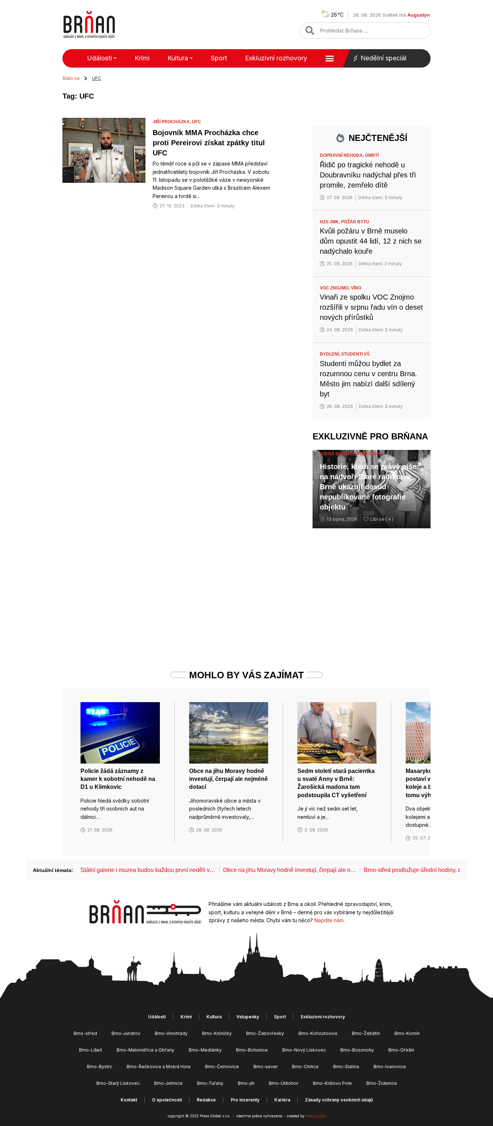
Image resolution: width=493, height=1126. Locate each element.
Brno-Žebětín (366, 1033)
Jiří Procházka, (172, 121)
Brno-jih (246, 1083)
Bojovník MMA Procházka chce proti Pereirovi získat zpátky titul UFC (209, 143)
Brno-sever (265, 1066)
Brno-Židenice (381, 1083)
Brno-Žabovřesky (265, 1033)
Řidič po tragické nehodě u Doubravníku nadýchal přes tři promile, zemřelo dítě (368, 175)
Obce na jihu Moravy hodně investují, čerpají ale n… (289, 870)
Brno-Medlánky (205, 1050)
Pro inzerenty (245, 1100)
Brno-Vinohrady (171, 1033)
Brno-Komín (407, 1033)
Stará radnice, (339, 453)
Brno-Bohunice (252, 1050)
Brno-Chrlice (305, 1066)
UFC (196, 121)
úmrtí (372, 155)
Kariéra (282, 1100)
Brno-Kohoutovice (317, 1033)
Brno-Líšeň (90, 1050)
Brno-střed (85, 1033)
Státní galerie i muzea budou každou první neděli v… (147, 870)
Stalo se (71, 78)
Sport (219, 58)
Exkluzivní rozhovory (276, 58)
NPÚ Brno (369, 453)
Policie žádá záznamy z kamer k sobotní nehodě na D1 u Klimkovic (117, 779)
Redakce (206, 1100)
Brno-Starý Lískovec (118, 1083)
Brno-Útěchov (283, 1083)
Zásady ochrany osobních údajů (339, 1100)
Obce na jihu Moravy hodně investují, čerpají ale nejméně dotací (228, 779)
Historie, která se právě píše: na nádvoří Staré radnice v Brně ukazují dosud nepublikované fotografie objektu (369, 487)
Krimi (142, 58)
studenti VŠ (355, 354)
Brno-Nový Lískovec (304, 1050)
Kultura (177, 58)
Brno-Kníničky (217, 1033)
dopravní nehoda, (342, 155)
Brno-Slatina (346, 1066)
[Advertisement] (372, 586)
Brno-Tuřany (210, 1083)
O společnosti (167, 1100)
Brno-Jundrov (126, 1033)
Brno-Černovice (222, 1066)
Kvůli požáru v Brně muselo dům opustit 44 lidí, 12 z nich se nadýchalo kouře (371, 241)
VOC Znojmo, (335, 288)
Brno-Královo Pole (332, 1083)
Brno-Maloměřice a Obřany (145, 1050)
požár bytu (355, 221)
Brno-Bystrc (99, 1066)
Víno (356, 288)
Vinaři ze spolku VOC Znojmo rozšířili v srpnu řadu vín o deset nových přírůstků (371, 307)
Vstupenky (247, 1016)
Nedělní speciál (383, 58)
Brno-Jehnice (168, 1083)
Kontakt (129, 1100)
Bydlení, (330, 354)
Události (99, 58)
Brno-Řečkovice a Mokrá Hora (159, 1066)
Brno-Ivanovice (390, 1066)
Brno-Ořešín (401, 1050)
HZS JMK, (330, 221)
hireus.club (316, 1116)
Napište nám (329, 920)
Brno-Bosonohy (357, 1050)
